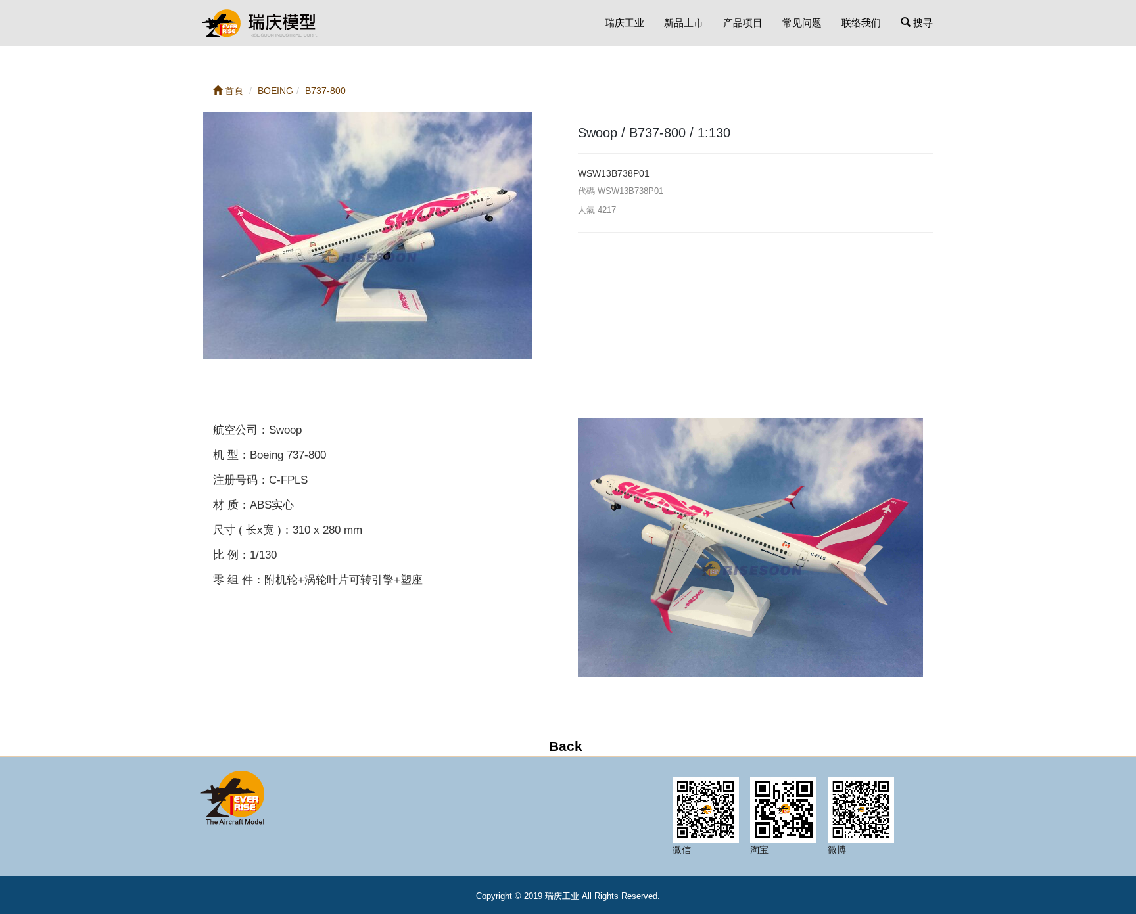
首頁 (232, 90)
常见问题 (802, 22)
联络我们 (861, 22)
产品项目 (743, 22)
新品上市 (683, 22)
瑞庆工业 (624, 22)
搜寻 (922, 22)
